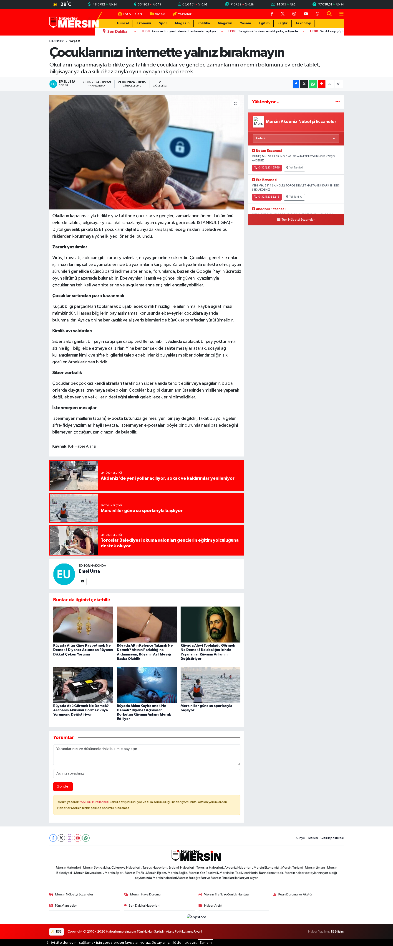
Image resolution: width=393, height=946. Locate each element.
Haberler (56, 41)
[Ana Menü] (339, 14)
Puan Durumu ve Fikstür (295, 894)
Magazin (182, 23)
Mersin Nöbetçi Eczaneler (74, 894)
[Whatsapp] (86, 838)
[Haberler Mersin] (74, 22)
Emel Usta (89, 571)
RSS (58, 931)
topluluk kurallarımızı (94, 802)
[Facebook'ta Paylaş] (296, 84)
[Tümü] (337, 102)
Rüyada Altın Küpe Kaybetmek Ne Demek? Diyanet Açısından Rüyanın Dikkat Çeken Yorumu (83, 650)
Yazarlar (184, 14)
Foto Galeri (132, 14)
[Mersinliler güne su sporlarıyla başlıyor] (210, 684)
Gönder (63, 786)
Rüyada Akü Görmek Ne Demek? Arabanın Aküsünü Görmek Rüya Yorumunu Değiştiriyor (81, 710)
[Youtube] (77, 838)
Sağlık (282, 23)
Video (160, 14)
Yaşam (245, 23)
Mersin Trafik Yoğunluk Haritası (226, 894)
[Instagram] (69, 838)
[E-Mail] (82, 581)
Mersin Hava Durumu (145, 894)
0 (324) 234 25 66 (269, 167)
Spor (163, 23)
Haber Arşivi (213, 905)
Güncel (123, 23)
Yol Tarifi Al (296, 167)
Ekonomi (144, 23)
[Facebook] (53, 838)
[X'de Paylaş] (304, 84)
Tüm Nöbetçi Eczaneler (298, 219)
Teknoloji (303, 23)
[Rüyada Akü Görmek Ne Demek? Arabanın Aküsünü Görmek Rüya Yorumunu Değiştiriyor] (83, 684)
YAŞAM (74, 41)
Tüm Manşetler (66, 905)
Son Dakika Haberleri (144, 905)
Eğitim (264, 23)
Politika (203, 23)
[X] (61, 838)
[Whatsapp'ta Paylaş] (313, 84)
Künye (300, 838)
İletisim (313, 838)
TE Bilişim (337, 931)
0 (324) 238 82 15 (268, 197)
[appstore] (196, 917)
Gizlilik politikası (332, 838)
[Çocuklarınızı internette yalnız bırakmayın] (146, 152)
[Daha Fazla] (321, 84)
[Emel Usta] (64, 574)
